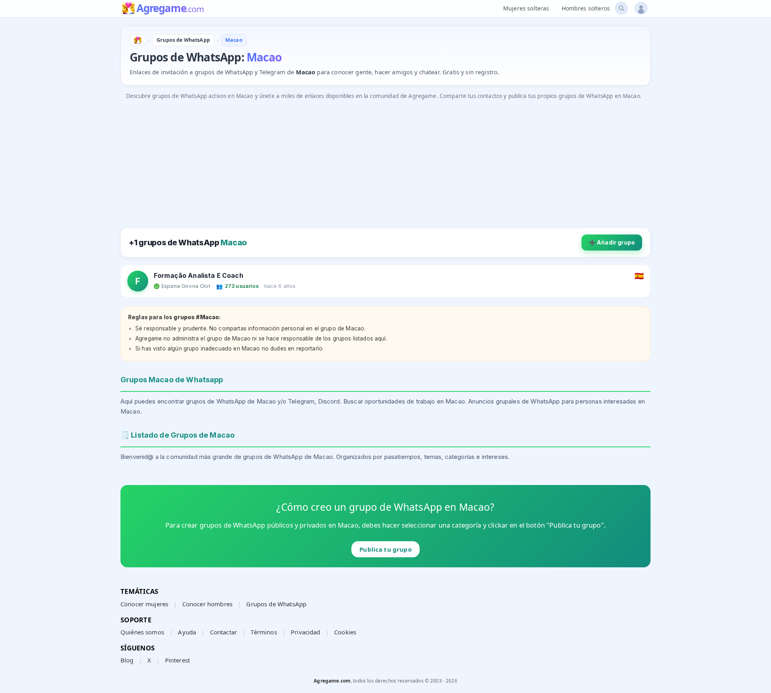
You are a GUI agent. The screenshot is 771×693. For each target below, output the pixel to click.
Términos (264, 632)
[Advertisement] (361, 160)
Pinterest (177, 660)
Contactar (223, 632)
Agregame (170, 8)
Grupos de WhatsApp (276, 604)
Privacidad (305, 632)
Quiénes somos (142, 632)
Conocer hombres (207, 604)
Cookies (345, 632)
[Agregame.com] (138, 40)
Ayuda (187, 632)
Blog (127, 660)
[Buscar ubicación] (621, 8)
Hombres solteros (586, 8)
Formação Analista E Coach (198, 275)
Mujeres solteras (526, 8)
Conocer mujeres (144, 604)
